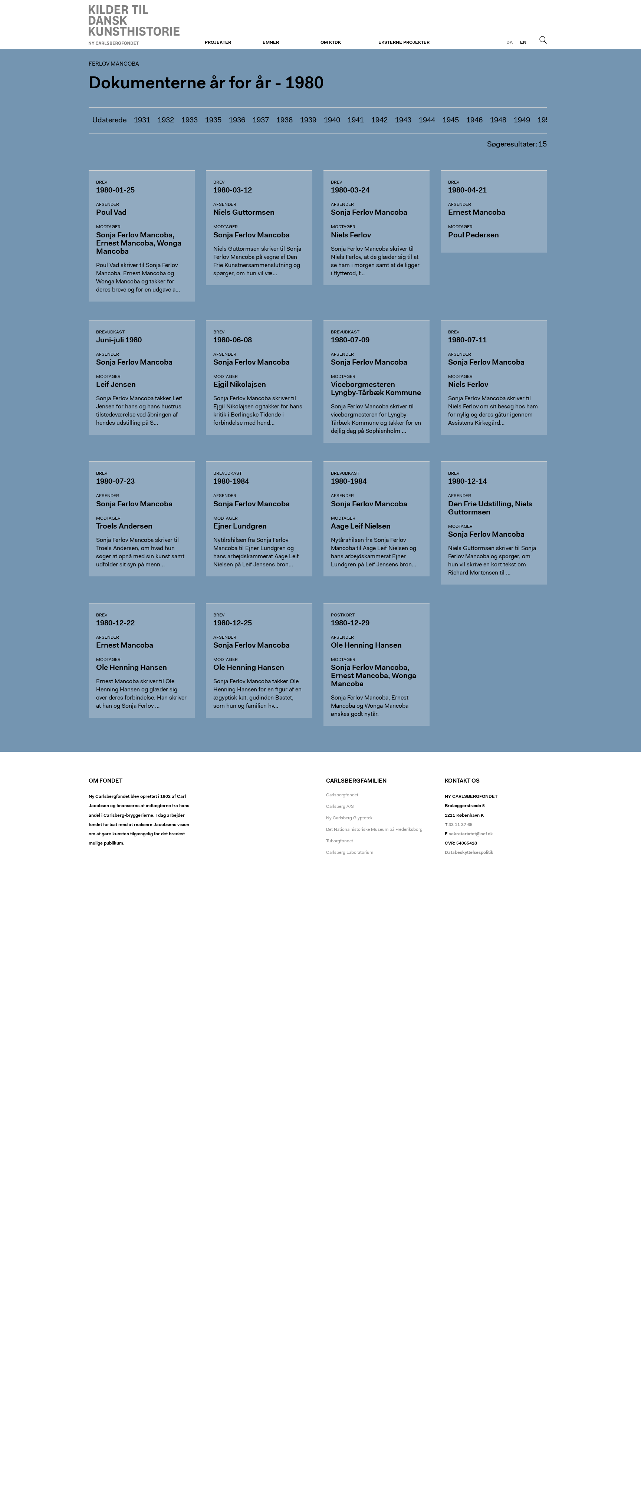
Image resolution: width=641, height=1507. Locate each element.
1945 (451, 120)
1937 (261, 120)
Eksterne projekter (404, 42)
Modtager (108, 227)
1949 (522, 120)
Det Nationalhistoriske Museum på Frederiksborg (374, 829)
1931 (142, 120)
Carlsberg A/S (340, 806)
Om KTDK (330, 42)
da (509, 42)
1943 (403, 120)
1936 (237, 120)
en (523, 42)
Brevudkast (110, 332)
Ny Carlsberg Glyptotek (349, 818)
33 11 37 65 (460, 825)
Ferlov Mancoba (134, 25)
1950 (546, 120)
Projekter (218, 42)
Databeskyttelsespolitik (469, 852)
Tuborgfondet (339, 841)
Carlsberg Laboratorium (349, 852)
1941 (356, 120)
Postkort (343, 615)
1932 (166, 120)
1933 (189, 120)
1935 (213, 120)
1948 (498, 120)
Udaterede (109, 120)
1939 (308, 120)
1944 (427, 120)
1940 (332, 120)
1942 (379, 120)
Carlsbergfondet (342, 795)
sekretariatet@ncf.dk (471, 834)
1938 (284, 120)
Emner (271, 42)
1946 (474, 120)
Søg (543, 39)
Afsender (107, 205)
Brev (101, 182)
